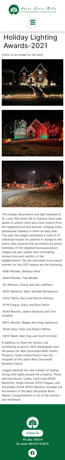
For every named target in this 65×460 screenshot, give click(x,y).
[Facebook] (32, 453)
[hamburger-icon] (32, 22)
